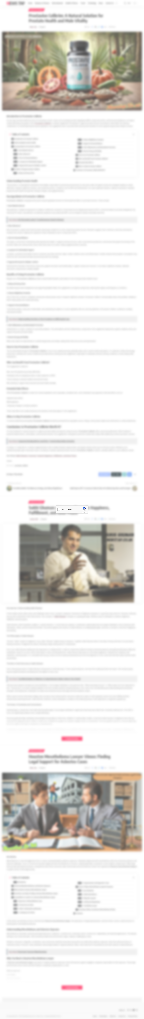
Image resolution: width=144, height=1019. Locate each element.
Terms (85, 512)
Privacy (82, 512)
